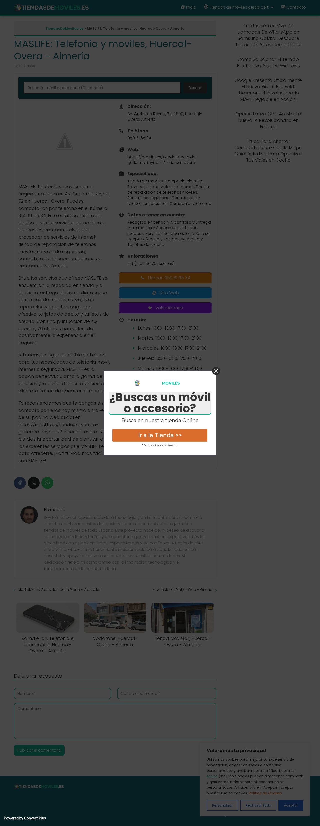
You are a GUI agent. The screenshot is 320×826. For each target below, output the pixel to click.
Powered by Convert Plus (25, 818)
